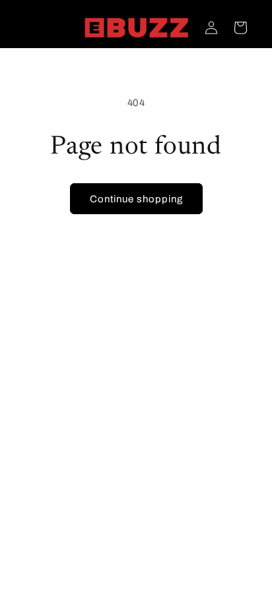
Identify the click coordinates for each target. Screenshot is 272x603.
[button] (240, 27)
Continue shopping (136, 199)
